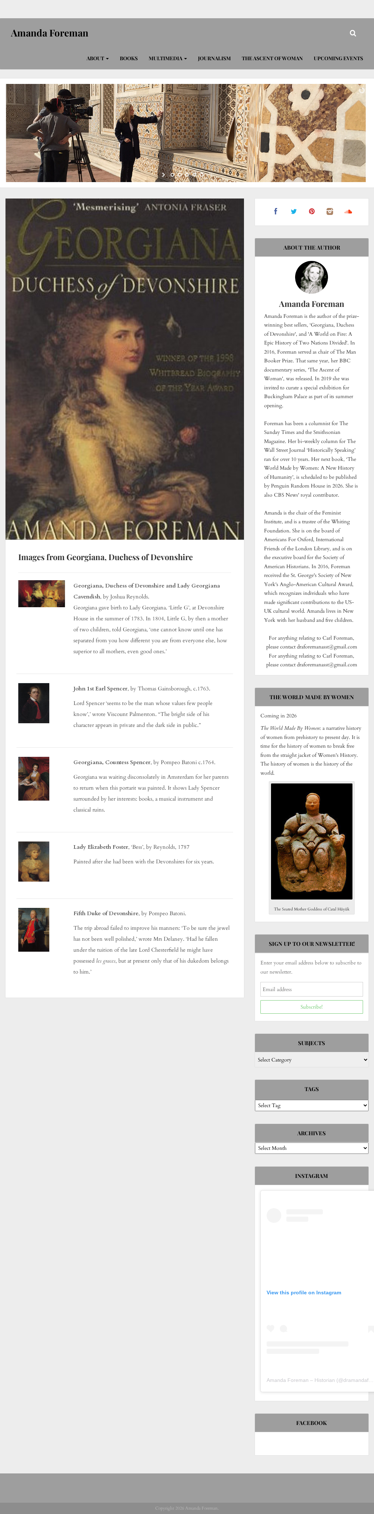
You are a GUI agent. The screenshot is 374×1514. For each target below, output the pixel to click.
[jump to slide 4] (194, 174)
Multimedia (166, 58)
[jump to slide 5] (201, 174)
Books (129, 58)
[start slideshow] (164, 174)
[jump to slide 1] (172, 174)
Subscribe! (312, 1006)
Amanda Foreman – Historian (301, 1380)
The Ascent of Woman (272, 58)
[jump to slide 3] (187, 174)
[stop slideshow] (209, 174)
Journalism (214, 58)
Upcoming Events (338, 58)
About (96, 58)
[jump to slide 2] (179, 174)
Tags (312, 1089)
